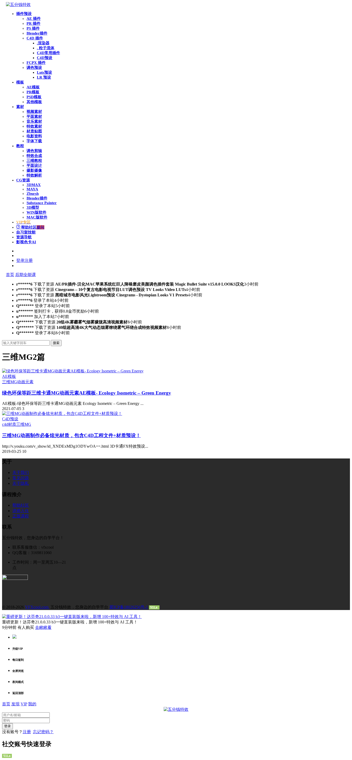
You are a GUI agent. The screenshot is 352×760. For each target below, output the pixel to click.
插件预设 (24, 14)
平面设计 (34, 165)
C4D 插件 (35, 38)
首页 (10, 274)
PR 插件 (33, 23)
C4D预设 (44, 58)
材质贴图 (34, 131)
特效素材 (34, 126)
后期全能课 (25, 274)
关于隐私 (20, 483)
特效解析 (34, 175)
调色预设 (34, 67)
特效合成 (34, 156)
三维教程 (34, 160)
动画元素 (25, 382)
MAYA (32, 189)
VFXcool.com (37, 607)
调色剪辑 (34, 151)
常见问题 (20, 478)
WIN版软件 (36, 212)
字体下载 (34, 141)
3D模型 (33, 207)
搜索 (56, 343)
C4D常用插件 (48, 53)
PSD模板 (34, 97)
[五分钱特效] (18, 4)
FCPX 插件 (36, 63)
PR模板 (33, 92)
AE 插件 (34, 18)
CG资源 (23, 180)
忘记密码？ (43, 732)
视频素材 (34, 112)
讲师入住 (20, 510)
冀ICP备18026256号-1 (128, 607)
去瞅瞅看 (43, 627)
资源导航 (24, 237)
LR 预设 (44, 77)
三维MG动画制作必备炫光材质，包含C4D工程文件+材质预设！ (71, 435)
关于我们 (20, 472)
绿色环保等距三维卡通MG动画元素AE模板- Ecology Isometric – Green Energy (86, 393)
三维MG (9, 382)
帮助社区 (32, 227)
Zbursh (33, 193)
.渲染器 (43, 43)
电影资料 (34, 136)
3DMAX (34, 185)
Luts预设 (44, 72)
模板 (20, 82)
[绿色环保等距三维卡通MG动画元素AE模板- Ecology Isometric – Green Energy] (73, 371)
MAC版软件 (37, 217)
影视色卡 (26, 242)
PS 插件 (33, 28)
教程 (20, 146)
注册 (27, 732)
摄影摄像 (34, 170)
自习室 (26, 232)
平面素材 (34, 116)
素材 (20, 107)
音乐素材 (34, 121)
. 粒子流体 (45, 48)
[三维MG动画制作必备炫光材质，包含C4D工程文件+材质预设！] (62, 413)
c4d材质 (9, 424)
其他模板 (34, 102)
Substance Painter (42, 203)
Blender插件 (37, 33)
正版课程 (20, 516)
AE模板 (33, 87)
